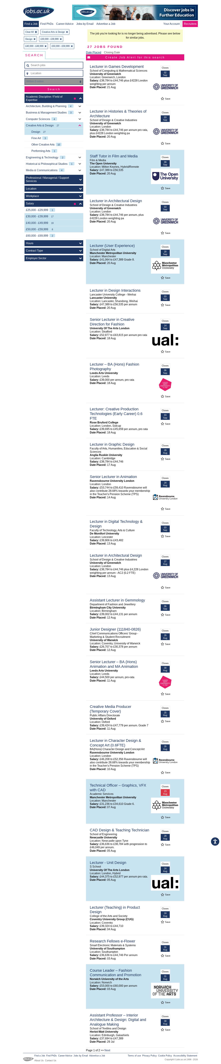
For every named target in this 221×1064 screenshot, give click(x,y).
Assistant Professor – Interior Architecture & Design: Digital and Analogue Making (118, 1020)
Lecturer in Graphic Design (112, 444)
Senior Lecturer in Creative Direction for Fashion (112, 321)
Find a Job (31, 23)
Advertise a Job (105, 23)
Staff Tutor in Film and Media (114, 156)
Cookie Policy (165, 1055)
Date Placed (93, 52)
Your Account (171, 23)
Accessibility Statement (185, 1055)
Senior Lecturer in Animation (113, 477)
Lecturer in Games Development (117, 66)
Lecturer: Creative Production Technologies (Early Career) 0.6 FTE (116, 414)
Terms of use (134, 1055)
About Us (39, 1060)
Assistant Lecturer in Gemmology (117, 600)
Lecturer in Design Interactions (115, 290)
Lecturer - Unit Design (108, 862)
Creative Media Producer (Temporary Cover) (110, 708)
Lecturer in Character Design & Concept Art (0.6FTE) (115, 742)
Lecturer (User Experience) (112, 245)
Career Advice (65, 23)
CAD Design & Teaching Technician (119, 830)
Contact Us (50, 1060)
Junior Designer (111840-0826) (115, 629)
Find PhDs (46, 23)
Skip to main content (13, 3)
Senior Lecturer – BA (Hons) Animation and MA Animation (114, 664)
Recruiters (190, 23)
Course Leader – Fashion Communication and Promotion (115, 972)
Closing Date (112, 52)
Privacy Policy (149, 1055)
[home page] (38, 12)
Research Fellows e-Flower (112, 941)
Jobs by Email (85, 23)
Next (107, 1050)
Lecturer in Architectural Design (116, 201)
